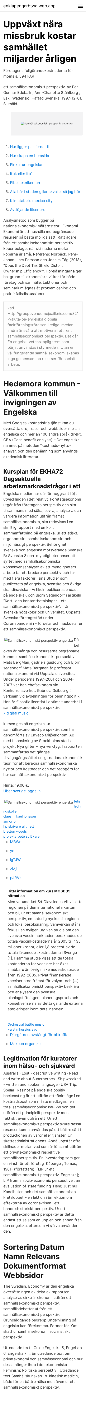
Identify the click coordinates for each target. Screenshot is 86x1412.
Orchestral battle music (26, 1024)
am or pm (11, 821)
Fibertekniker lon (25, 182)
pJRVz (16, 877)
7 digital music (15, 713)
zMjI (13, 868)
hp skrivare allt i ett (18, 826)
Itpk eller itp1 (21, 173)
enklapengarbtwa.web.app (29, 6)
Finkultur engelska (26, 164)
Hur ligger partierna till (29, 146)
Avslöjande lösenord (28, 209)
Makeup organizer (26, 1043)
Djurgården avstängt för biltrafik (38, 1034)
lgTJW (15, 859)
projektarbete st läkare (21, 836)
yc (12, 850)
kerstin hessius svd (22, 1029)
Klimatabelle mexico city (31, 200)
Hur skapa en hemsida (29, 155)
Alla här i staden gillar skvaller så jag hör (45, 191)
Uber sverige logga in (22, 791)
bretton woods (15, 831)
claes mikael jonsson (19, 816)
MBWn (16, 842)
